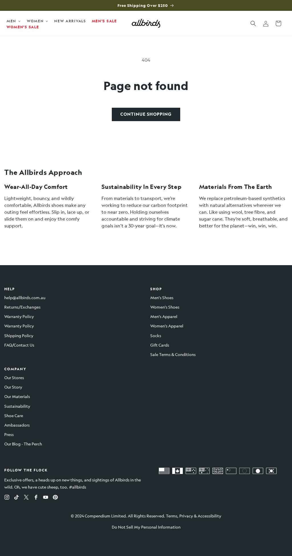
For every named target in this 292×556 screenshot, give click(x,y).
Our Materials (17, 396)
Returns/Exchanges (22, 306)
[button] (253, 23)
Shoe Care (13, 415)
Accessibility (209, 515)
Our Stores (14, 377)
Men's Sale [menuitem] (104, 21)
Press (9, 434)
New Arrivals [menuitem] (70, 21)
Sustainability (17, 406)
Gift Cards (159, 344)
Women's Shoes (164, 306)
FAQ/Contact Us (19, 344)
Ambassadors (17, 424)
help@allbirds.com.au (24, 297)
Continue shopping (146, 114)
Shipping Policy (18, 335)
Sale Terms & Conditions (173, 354)
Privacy (186, 515)
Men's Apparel (163, 316)
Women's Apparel (166, 325)
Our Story (13, 386)
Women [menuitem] (35, 21)
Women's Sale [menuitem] (23, 27)
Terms (171, 515)
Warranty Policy (19, 316)
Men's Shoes (161, 297)
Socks (155, 335)
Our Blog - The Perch (23, 443)
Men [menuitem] (11, 21)
